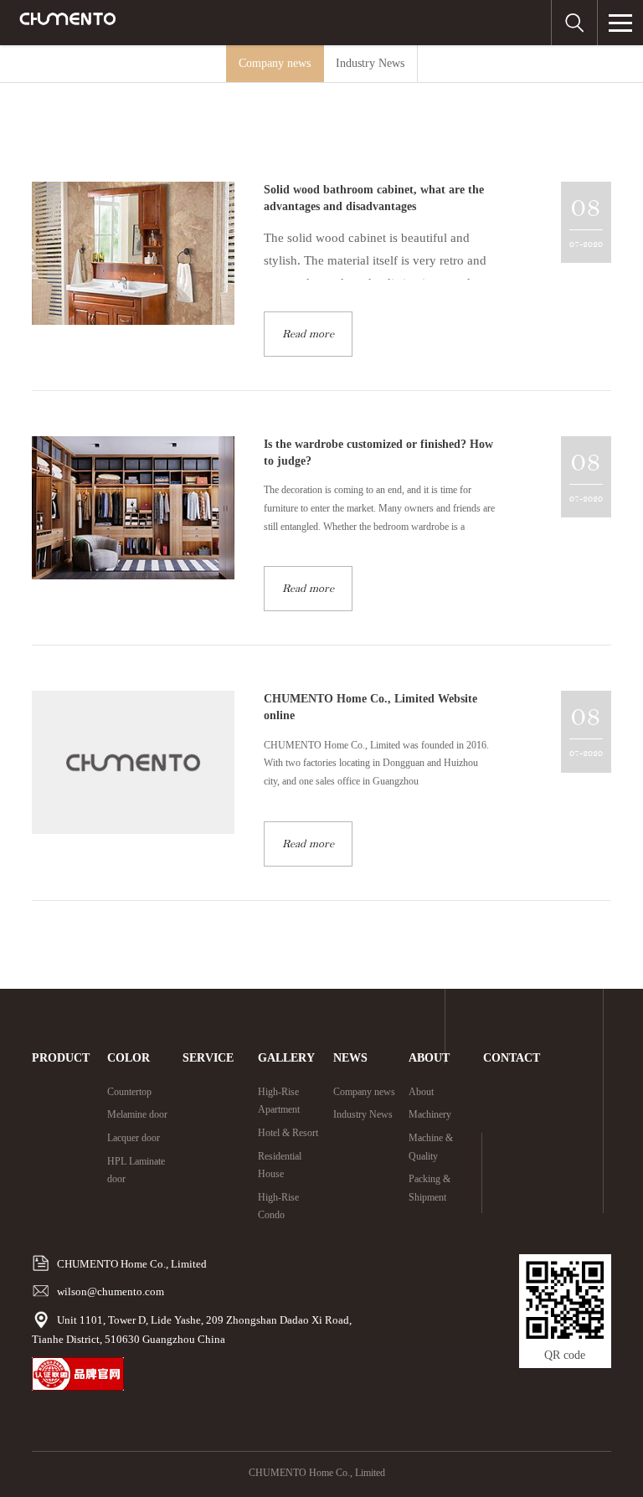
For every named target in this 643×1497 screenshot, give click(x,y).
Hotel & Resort (288, 1133)
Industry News (370, 63)
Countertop (129, 1092)
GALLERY (286, 1058)
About (421, 1092)
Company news (275, 63)
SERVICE (208, 1058)
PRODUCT (61, 1058)
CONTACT (511, 1058)
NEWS (350, 1058)
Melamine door (137, 1114)
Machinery (430, 1114)
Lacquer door (133, 1138)
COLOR (128, 1058)
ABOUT (429, 1058)
